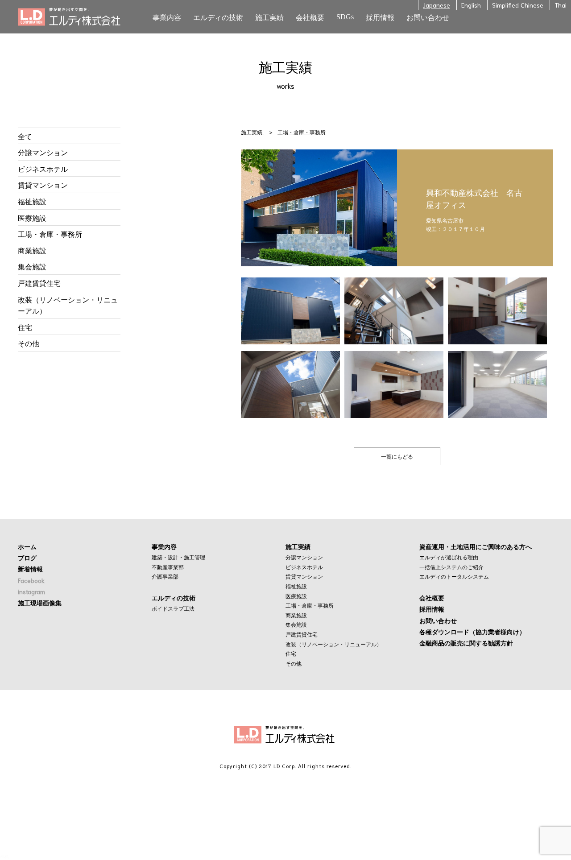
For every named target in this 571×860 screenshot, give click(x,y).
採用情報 (431, 609)
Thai (560, 5)
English (471, 5)
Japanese (436, 5)
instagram (31, 591)
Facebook (31, 580)
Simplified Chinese (517, 5)
